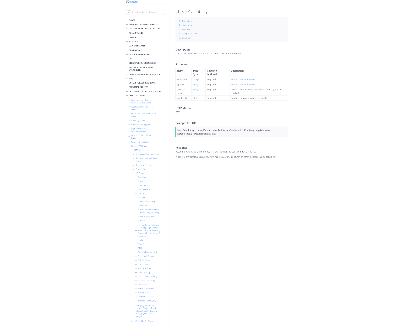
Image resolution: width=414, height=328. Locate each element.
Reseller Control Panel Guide (141, 136)
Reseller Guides (137, 96)
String (196, 84)
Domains (142, 177)
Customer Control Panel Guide (145, 91)
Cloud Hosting (144, 272)
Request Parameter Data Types (146, 159)
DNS (130, 59)
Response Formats (144, 165)
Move (142, 220)
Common (142, 193)
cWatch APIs (143, 292)
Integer (196, 79)
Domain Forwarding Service (150, 252)
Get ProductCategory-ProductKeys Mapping (149, 211)
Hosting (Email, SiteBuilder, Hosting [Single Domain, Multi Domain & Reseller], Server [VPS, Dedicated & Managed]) (150, 230)
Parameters (186, 25)
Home (132, 20)
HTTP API (137, 150)
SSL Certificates (137, 46)
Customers (143, 185)
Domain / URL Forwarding (142, 83)
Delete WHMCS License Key (142, 63)
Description (186, 21)
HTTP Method (187, 29)
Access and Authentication (147, 154)
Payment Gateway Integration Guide (139, 130)
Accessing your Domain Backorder (141, 68)
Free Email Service (138, 87)
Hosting (133, 37)
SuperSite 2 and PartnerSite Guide (143, 115)
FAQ (131, 78)
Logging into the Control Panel (146, 29)
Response (185, 37)
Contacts (142, 181)
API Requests (141, 173)
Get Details (145, 205)
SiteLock (133, 42)
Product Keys (141, 169)
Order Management (139, 54)
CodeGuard (143, 244)
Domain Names (136, 33)
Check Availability (147, 201)
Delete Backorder (145, 296)
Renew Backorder (146, 288)
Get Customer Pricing (147, 276)
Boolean (193, 151)
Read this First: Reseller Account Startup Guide (141, 101)
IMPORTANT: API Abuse (143, 321)
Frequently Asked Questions (143, 24)
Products (142, 197)
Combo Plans (135, 50)
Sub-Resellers (144, 189)
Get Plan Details (147, 216)
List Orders (143, 284)
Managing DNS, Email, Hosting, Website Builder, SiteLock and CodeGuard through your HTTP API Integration (147, 311)
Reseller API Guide (139, 146)
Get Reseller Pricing (146, 280)
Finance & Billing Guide (141, 124)
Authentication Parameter (243, 79)
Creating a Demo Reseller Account (142, 108)
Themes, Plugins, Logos (148, 300)
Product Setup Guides (141, 142)
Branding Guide (138, 120)
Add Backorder (144, 268)
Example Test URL (189, 33)
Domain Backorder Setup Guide (145, 74)
